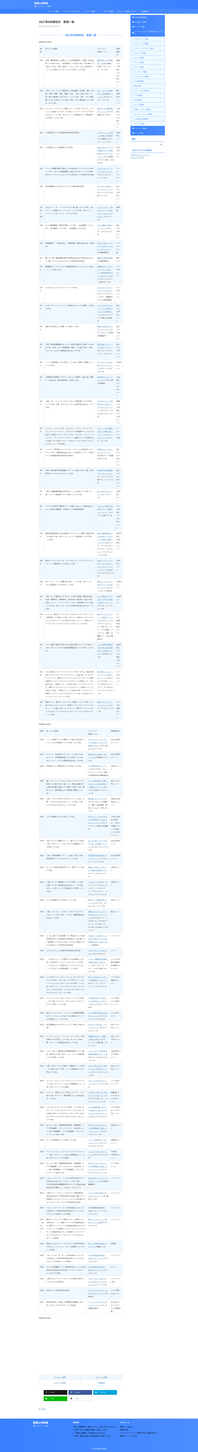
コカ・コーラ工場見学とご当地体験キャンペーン (105, 94)
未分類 (43, 1409)
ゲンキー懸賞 (139, 62)
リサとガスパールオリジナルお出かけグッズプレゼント (97, 1282)
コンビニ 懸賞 (139, 124)
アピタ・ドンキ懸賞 (141, 44)
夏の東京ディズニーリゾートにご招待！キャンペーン (105, 675)
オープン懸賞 (138, 133)
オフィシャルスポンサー (71, 11)
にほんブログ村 (137, 157)
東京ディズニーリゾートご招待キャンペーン (105, 617)
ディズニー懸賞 (53, 11)
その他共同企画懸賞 (141, 119)
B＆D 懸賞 (138, 100)
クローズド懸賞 (108, 11)
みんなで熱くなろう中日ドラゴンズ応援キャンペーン (97, 844)
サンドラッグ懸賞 (140, 72)
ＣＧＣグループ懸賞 (141, 76)
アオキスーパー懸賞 (141, 39)
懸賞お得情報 (41, 3)
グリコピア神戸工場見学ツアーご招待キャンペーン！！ (105, 509)
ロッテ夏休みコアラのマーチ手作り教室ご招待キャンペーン (105, 599)
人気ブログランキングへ (141, 155)
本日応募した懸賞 (140, 22)
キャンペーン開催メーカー (126, 11)
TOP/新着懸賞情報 (140, 17)
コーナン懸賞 (139, 67)
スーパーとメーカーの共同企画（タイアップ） (148, 33)
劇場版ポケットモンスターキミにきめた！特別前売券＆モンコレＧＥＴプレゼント (105, 272)
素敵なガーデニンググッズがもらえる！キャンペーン (97, 915)
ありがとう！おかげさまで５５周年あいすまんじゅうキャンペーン (97, 820)
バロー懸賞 (138, 95)
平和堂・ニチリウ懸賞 (142, 109)
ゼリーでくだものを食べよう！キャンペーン (105, 365)
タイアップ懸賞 (90, 11)
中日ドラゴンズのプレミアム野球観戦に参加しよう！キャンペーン (97, 1128)
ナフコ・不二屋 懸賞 (141, 91)
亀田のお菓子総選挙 (105, 258)
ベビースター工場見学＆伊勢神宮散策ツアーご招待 (97, 1054)
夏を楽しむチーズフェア (97, 799)
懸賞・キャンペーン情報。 (41, 1426)
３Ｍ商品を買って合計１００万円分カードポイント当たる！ (97, 1001)
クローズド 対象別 (140, 128)
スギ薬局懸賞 (139, 81)
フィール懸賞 (139, 105)
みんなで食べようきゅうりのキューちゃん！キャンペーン (105, 246)
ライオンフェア (94, 882)
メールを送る (132, 1436)
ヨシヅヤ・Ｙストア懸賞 (143, 114)
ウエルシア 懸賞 (140, 53)
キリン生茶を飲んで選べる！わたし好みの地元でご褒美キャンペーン (97, 784)
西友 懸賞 (137, 86)
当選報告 (145, 11)
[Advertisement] (80, 1347)
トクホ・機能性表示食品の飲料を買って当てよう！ (97, 962)
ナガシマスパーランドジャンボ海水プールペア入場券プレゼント (97, 742)
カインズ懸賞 (139, 58)
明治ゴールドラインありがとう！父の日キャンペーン (105, 584)
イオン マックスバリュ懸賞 (144, 48)
